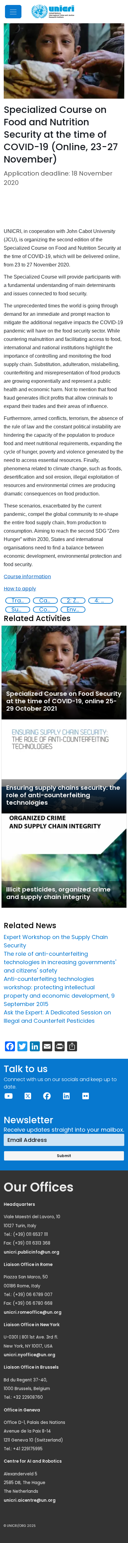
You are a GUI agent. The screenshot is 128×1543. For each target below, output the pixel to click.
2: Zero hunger (76, 600)
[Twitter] (27, 1096)
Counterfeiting (48, 609)
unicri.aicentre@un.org (30, 1500)
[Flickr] (85, 1096)
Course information (27, 576)
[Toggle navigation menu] (13, 11)
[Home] (52, 11)
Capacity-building (48, 600)
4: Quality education (103, 600)
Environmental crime (76, 609)
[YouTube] (8, 1096)
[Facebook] (47, 1096)
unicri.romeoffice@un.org (33, 1312)
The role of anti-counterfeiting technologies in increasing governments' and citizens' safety (60, 962)
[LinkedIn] (66, 1096)
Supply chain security (20, 609)
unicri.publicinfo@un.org (32, 1252)
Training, (20, 600)
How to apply (20, 588)
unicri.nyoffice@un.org (30, 1355)
